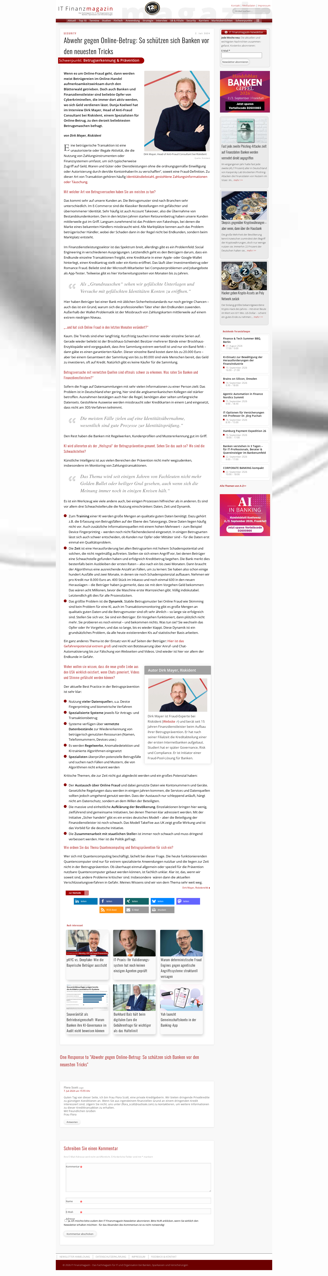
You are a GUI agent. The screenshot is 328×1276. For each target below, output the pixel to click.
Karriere (204, 20)
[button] (258, 20)
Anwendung (133, 20)
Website (169, 721)
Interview (161, 20)
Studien (106, 20)
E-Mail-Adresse (74, 1215)
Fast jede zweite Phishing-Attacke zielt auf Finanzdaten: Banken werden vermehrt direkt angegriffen (244, 152)
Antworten (72, 1122)
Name (74, 1202)
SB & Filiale (177, 20)
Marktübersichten (222, 20)
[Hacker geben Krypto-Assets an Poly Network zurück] (244, 276)
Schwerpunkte (244, 20)
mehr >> (238, 180)
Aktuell (72, 20)
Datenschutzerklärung (111, 1256)
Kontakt (235, 5)
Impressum (264, 5)
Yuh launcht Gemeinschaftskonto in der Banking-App (178, 1020)
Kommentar (74, 1167)
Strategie (148, 20)
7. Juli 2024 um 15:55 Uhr (77, 1090)
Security (191, 20)
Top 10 (82, 20)
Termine (94, 20)
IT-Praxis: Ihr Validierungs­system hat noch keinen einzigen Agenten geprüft (132, 965)
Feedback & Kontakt (164, 1256)
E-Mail (225, 50)
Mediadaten (248, 5)
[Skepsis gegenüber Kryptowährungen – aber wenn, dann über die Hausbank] (244, 205)
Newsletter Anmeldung (75, 1256)
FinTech (118, 20)
